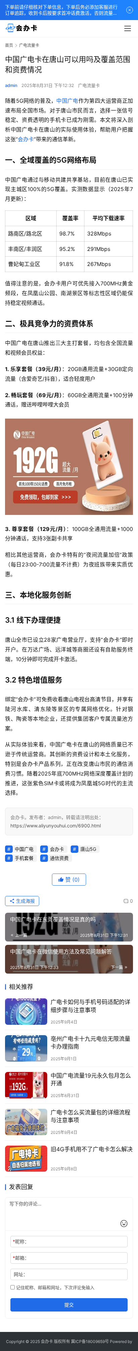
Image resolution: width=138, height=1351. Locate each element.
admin (11, 85)
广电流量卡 (89, 85)
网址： (21, 1274)
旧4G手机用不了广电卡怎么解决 (92, 1149)
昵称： (21, 1241)
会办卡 (26, 139)
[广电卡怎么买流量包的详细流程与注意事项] (26, 1122)
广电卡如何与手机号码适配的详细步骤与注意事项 (90, 1006)
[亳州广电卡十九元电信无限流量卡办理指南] (26, 1048)
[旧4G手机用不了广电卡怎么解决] (26, 1159)
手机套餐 (24, 858)
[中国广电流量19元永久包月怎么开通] (26, 1085)
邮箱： (21, 1258)
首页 (9, 45)
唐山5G (88, 849)
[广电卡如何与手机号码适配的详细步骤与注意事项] (26, 1011)
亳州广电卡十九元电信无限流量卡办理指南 (90, 1042)
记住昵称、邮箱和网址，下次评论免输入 (54, 1287)
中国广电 (67, 100)
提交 (69, 1305)
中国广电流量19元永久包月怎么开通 (91, 1079)
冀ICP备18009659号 (90, 1341)
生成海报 (25, 901)
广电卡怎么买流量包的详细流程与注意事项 (90, 1116)
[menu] (128, 28)
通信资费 (59, 858)
